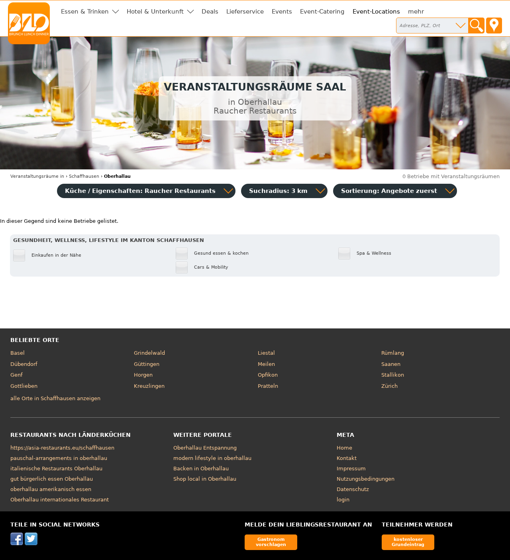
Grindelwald (149, 353)
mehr (416, 11)
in (37, 176)
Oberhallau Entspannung (205, 448)
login (343, 500)
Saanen (390, 364)
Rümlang (392, 353)
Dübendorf (23, 364)
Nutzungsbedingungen (365, 479)
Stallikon (392, 375)
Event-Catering (322, 11)
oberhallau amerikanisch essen (50, 489)
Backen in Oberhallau (201, 469)
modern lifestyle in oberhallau (212, 458)
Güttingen (146, 364)
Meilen (266, 364)
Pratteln (268, 386)
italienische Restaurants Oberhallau (56, 469)
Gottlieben (23, 386)
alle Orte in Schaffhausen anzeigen (55, 398)
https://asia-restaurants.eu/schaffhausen (62, 448)
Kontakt (347, 458)
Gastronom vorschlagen (271, 542)
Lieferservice (245, 11)
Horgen (143, 375)
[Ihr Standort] (494, 25)
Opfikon (268, 375)
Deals (210, 11)
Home (344, 448)
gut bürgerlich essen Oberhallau (51, 479)
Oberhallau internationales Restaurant (59, 500)
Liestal (266, 353)
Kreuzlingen (149, 386)
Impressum (351, 469)
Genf (16, 375)
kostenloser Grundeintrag (408, 542)
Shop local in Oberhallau (204, 479)
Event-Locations (376, 11)
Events (282, 11)
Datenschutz (353, 489)
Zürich (389, 386)
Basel (17, 353)
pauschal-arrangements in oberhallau (58, 458)
